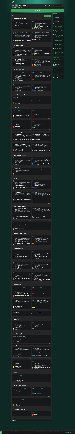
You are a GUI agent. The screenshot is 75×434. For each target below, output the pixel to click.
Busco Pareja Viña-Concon (37, 89)
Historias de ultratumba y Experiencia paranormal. (22, 216)
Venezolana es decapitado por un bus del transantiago (22, 243)
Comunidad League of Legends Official (40, 352)
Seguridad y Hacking (19, 291)
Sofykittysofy (54, 63)
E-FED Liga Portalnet (18, 186)
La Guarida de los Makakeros (20, 385)
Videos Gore (17, 242)
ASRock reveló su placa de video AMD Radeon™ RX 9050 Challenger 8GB (26, 295)
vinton (60, 61)
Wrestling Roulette (47, 199)
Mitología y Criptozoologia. (19, 215)
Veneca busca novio (17, 163)
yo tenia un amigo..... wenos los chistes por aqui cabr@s (42, 163)
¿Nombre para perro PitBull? (19, 149)
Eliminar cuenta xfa (37, 39)
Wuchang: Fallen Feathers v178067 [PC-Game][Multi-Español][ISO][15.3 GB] (44, 367)
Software (21, 304)
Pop (35, 262)
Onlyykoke (19, 103)
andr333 (38, 415)
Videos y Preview (37, 353)
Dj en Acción (22, 276)
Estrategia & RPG (44, 365)
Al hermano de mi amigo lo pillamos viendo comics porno (23, 89)
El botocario (39, 28)
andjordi (39, 54)
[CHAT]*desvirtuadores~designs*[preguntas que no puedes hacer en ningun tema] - (26, 328)
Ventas (16, 97)
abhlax (19, 307)
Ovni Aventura (37, 208)
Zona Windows (37, 287)
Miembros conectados (56, 57)
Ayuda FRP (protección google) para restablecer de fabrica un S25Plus (44, 307)
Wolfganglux (57, 62)
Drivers (25, 304)
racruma (20, 405)
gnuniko (46, 312)
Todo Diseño (16, 319)
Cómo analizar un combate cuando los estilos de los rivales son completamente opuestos (27, 199)
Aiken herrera (20, 394)
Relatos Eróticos (38, 388)
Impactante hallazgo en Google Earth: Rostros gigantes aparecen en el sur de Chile (46, 216)
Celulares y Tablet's (24, 100)
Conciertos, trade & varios (38, 256)
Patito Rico (20, 90)
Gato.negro (20, 55)
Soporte (21, 315)
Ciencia (17, 226)
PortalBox (20, 116)
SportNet (16, 178)
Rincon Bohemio (18, 59)
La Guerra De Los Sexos (19, 69)
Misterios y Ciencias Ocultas (20, 206)
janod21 (19, 164)
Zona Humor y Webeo (18, 155)
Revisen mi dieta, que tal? (37, 139)
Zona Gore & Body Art (18, 233)
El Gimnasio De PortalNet (39, 134)
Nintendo (20, 364)
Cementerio (37, 412)
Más (30, 82)
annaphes (39, 243)
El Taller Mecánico (38, 185)
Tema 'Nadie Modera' (57, 23)
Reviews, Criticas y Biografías (19, 339)
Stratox (38, 268)
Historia (36, 110)
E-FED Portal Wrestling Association (39, 199)
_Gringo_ (38, 217)
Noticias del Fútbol (19, 185)
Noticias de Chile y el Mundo (39, 26)
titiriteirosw (39, 393)
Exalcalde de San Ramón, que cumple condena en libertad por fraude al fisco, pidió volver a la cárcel (49, 27)
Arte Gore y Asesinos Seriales (19, 241)
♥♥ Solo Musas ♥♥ (18, 72)
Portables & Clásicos (37, 365)
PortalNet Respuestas (38, 37)
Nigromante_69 (20, 229)
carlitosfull (19, 218)
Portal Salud (17, 134)
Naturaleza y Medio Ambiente (40, 144)
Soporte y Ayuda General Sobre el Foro (42, 32)
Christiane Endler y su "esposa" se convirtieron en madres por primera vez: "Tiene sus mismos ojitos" (50, 53)
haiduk (38, 258)
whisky (38, 164)
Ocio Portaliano (17, 45)
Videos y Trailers (26, 352)
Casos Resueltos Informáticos (20, 292)
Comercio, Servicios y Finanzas (21, 94)
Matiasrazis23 (41, 90)
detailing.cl (39, 187)
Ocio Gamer (17, 348)
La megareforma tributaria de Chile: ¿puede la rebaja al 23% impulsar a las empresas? (27, 115)
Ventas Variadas (46, 100)
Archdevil (35, 257)
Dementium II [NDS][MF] (18, 366)
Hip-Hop (36, 272)
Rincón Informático (19, 287)
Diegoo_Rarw (19, 268)
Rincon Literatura (38, 121)
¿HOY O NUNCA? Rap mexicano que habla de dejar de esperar (42, 279)
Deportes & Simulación (38, 366)
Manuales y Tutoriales (25, 293)
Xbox (23, 364)
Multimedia (24, 185)
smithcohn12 (38, 127)
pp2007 (60, 62)
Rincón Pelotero (18, 180)
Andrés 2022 (19, 279)
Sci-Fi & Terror (44, 364)
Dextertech (54, 61)
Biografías (17, 392)
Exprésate (46, 26)
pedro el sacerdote (21, 150)
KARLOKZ (19, 244)
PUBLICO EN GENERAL (18, 18)
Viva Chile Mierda (18, 399)
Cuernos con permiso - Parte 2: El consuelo (40, 392)
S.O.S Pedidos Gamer (18, 354)
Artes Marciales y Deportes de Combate (21, 197)
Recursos (21, 327)
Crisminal (58, 59)
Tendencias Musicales (18, 248)
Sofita (16, 404)
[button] (22, 5)
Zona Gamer (16, 346)
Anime (15, 372)
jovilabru (19, 367)
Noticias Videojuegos (19, 352)
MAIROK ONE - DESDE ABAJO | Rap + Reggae (21, 256)
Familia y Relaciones (19, 84)
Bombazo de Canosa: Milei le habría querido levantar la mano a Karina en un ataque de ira (29, 40)
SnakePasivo (19, 27)
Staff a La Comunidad (19, 412)
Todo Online (34, 339)
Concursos (39, 339)
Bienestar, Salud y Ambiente (20, 132)
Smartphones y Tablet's (39, 300)
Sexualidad (37, 84)
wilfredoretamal (55, 59)
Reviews (41, 255)
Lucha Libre (37, 192)
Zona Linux (17, 312)
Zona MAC (17, 300)
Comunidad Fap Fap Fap (19, 388)
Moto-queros (43, 185)
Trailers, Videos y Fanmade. (28, 339)
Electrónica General (18, 100)
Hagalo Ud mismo (38, 59)
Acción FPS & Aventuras (38, 364)
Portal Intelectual (17, 107)
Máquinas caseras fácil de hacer (38, 64)
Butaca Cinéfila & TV (19, 336)
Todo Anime (17, 375)
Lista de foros (37, 10)
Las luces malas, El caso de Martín (19, 217)
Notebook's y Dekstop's (39, 100)
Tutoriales (17, 327)
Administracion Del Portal (19, 409)
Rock (16, 262)
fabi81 (38, 201)
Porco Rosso (19, 188)
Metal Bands (36, 255)
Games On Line (37, 348)
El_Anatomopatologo (20, 80)
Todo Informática (17, 284)
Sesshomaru (19, 329)
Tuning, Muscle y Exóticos (42, 184)
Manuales (17, 315)
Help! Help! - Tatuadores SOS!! (43, 241)
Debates (16, 110)
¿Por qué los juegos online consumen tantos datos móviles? (42, 355)
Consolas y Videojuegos (32, 100)
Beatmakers (36, 278)
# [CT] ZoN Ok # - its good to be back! (20, 267)
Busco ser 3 (35, 414)
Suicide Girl (36, 241)
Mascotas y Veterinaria (19, 144)
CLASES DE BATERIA (17, 126)
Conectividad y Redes (18, 293)
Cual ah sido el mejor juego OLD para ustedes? (21, 54)
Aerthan (21, 356)
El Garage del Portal (38, 180)
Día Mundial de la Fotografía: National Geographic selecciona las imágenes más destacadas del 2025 (48, 150)
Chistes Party (37, 157)
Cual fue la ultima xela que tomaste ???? (20, 63)
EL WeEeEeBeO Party (18, 157)
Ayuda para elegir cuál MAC (18, 306)
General (36, 184)
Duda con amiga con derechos (19, 79)
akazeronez (39, 116)
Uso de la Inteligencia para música (39, 267)
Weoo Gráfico (17, 168)
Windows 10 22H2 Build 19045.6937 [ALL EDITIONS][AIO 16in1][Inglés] (43, 293)
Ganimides (57, 61)
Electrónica (17, 272)
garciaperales (39, 65)
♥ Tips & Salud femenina (19, 78)
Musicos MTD (45, 256)
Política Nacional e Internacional (21, 32)
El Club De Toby (37, 72)
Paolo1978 (54, 62)
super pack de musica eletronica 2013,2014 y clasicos (22, 278)
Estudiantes (17, 121)
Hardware (17, 304)
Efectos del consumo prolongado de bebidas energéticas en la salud (24, 139)
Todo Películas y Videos (19, 333)
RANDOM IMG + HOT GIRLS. (18, 173)
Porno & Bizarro (27, 241)
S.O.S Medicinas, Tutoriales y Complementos (21, 353)
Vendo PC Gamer (17, 102)
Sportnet (17, 192)
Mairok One (19, 257)
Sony (16, 364)
